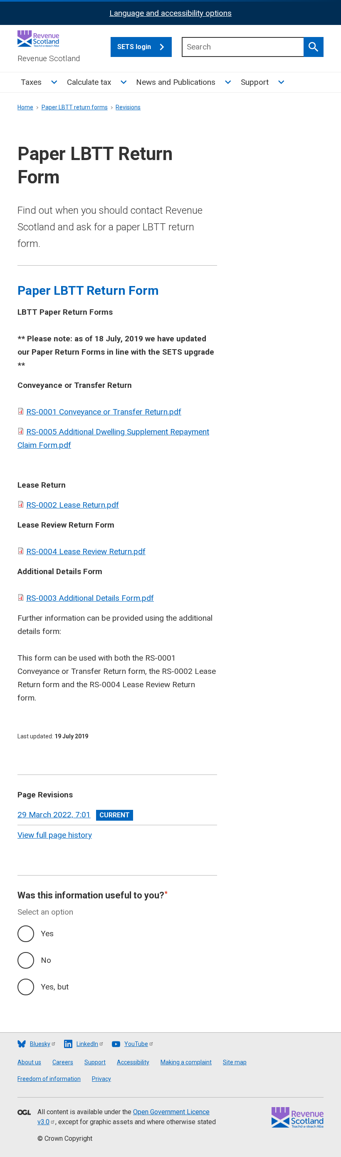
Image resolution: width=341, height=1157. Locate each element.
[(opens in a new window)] (24, 1113)
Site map (235, 1062)
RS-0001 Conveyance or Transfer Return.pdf (103, 412)
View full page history (54, 835)
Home (25, 107)
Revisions (128, 107)
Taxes (31, 82)
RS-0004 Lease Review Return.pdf (86, 551)
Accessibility (133, 1062)
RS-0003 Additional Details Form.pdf (90, 598)
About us (29, 1062)
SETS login (134, 47)
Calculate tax (89, 82)
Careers (62, 1062)
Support (255, 82)
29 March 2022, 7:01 (54, 814)
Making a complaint (186, 1062)
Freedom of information (49, 1079)
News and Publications (175, 82)
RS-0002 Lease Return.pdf (72, 505)
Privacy (101, 1079)
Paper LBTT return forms (75, 107)
